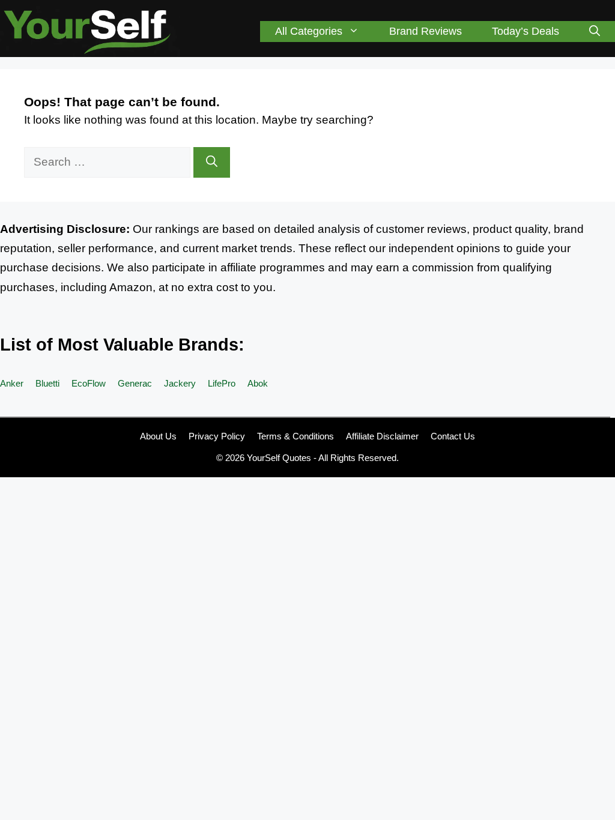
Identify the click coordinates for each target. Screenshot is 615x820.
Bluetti (47, 383)
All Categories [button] (308, 31)
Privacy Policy (217, 436)
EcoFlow (88, 383)
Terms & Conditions (295, 436)
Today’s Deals (525, 31)
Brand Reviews (425, 31)
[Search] (211, 162)
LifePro (221, 383)
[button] (594, 31)
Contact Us (453, 436)
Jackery (180, 383)
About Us (158, 436)
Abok (257, 383)
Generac (135, 383)
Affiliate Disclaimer (382, 436)
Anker (11, 383)
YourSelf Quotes (279, 458)
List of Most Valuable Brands (119, 344)
